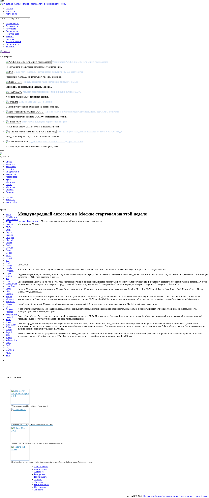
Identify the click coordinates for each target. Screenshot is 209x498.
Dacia (8, 245)
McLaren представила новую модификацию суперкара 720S (52, 92)
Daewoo (9, 248)
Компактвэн (11, 177)
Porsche (9, 312)
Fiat (7, 260)
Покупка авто (12, 34)
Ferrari (9, 258)
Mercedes (10, 299)
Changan (10, 237)
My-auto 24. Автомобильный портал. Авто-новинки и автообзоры (175, 496)
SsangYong (11, 324)
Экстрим (10, 39)
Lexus (8, 289)
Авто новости (12, 23)
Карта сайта (11, 14)
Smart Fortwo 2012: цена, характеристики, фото (44, 121)
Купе (8, 179)
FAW (8, 255)
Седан (9, 161)
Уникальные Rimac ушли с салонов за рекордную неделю (50, 82)
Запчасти (10, 46)
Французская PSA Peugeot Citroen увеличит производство (80, 62)
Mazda (9, 296)
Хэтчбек (10, 169)
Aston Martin (12, 219)
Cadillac (9, 235)
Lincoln (9, 294)
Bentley (9, 224)
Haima (9, 265)
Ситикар (10, 189)
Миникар (10, 187)
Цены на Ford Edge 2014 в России (35, 102)
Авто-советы (12, 26)
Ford (8, 263)
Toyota (9, 337)
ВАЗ (8, 345)
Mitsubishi (10, 301)
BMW (8, 227)
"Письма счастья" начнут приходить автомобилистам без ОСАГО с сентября (82, 112)
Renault (9, 317)
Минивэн (10, 182)
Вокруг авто (12, 31)
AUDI (9, 222)
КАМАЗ (10, 350)
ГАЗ (8, 347)
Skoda (8, 319)
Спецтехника (12, 44)
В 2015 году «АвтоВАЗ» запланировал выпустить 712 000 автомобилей (48, 72)
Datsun (9, 250)
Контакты (10, 11)
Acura (8, 214)
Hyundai (10, 271)
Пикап (9, 184)
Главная (9, 8)
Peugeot (9, 309)
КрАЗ (8, 353)
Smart (8, 322)
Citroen (9, 242)
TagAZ (9, 332)
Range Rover (12, 314)
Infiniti (9, 276)
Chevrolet (10, 240)
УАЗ (8, 355)
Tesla (8, 335)
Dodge (9, 253)
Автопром (11, 28)
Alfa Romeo (11, 217)
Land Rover (11, 286)
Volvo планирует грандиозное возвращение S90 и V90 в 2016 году (89, 131)
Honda (9, 268)
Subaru (9, 327)
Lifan (8, 291)
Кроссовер (11, 166)
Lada (8, 281)
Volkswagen (11, 340)
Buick (8, 230)
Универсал (11, 164)
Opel (8, 306)
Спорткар (10, 192)
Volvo (8, 342)
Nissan (9, 304)
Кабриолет (11, 174)
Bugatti (9, 232)
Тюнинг (10, 36)
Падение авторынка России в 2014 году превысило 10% (56, 141)
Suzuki (9, 330)
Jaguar (9, 273)
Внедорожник (12, 171)
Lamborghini (11, 283)
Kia (7, 278)
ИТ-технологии (13, 41)
